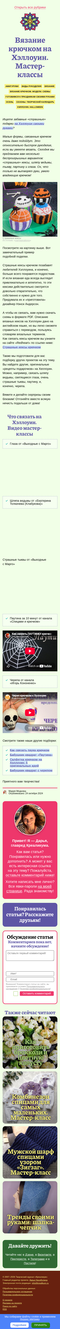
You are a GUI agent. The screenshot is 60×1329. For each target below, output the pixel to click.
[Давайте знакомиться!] (30, 820)
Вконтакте (44, 1254)
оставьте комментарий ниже (29, 875)
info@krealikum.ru (40, 1283)
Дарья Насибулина (38, 1280)
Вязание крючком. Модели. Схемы (30, 91)
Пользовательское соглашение (17, 1291)
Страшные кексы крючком (22, 347)
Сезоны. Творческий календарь (35, 102)
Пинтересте (18, 1259)
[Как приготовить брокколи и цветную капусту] (31, 1052)
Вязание (49, 86)
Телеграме (37, 1259)
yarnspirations (22, 240)
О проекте (7, 1300)
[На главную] (30, 30)
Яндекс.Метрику (29, 1319)
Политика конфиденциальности (18, 1295)
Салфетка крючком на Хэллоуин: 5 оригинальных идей (26, 762)
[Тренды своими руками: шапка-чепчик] (30, 1207)
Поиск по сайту (10, 1306)
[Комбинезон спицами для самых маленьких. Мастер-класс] (31, 1107)
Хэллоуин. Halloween (30, 107)
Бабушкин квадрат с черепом (31, 770)
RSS (5, 1309)
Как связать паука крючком (29, 750)
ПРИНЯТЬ (40, 1325)
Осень (9, 102)
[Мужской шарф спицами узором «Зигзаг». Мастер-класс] (31, 1161)
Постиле (29, 1263)
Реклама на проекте (12, 1303)
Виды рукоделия (31, 86)
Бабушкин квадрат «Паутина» (31, 754)
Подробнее (19, 1325)
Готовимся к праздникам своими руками (30, 97)
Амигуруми (12, 86)
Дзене (29, 1254)
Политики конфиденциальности (35, 989)
